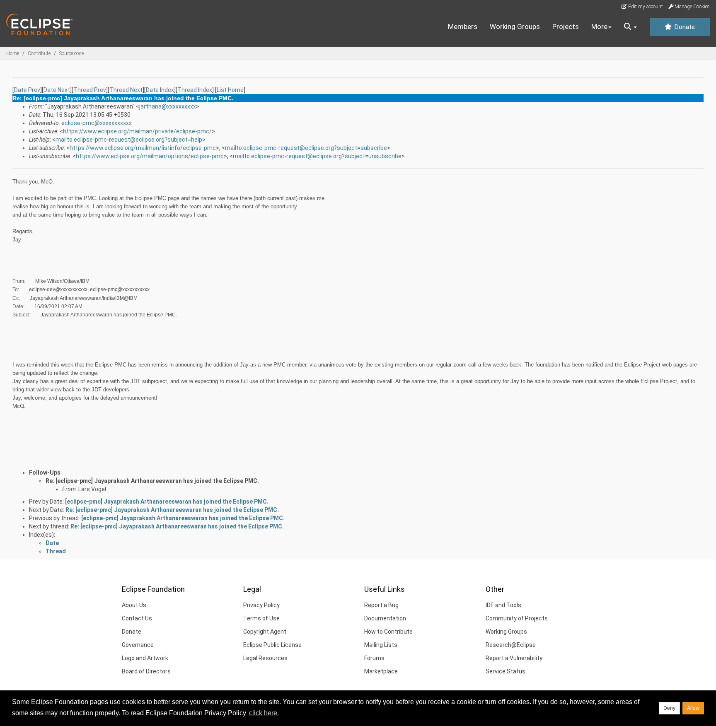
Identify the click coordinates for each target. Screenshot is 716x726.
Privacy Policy (261, 605)
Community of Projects (517, 618)
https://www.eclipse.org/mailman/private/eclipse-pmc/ (137, 131)
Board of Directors (146, 671)
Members (462, 26)
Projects (565, 26)
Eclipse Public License (272, 645)
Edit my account (645, 7)
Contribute (39, 53)
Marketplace (381, 671)
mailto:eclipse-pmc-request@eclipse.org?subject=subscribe (306, 148)
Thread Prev (89, 90)
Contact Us (137, 618)
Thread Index (194, 90)
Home (12, 53)
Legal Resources (265, 658)
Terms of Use (261, 618)
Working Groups (515, 26)
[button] (630, 26)
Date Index (160, 90)
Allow (693, 708)
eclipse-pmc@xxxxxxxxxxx (96, 123)
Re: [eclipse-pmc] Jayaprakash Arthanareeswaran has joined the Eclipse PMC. (152, 481)
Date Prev (27, 90)
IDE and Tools (503, 605)
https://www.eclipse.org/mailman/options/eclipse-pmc (150, 156)
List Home (230, 90)
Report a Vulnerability (514, 658)
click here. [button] (264, 712)
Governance (138, 645)
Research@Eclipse (511, 645)
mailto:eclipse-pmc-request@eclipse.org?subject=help (129, 139)
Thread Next (126, 90)
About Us (134, 605)
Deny (669, 708)
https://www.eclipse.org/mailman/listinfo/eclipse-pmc (143, 148)
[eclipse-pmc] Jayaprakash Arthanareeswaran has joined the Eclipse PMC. (166, 501)
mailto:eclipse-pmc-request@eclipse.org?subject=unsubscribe (317, 156)
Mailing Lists (380, 645)
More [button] (599, 26)
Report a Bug (381, 605)
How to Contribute (388, 631)
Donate (683, 27)
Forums (374, 658)
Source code (71, 53)
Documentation (385, 618)
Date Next (57, 90)
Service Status (505, 671)
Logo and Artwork (145, 658)
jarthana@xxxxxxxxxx (167, 106)
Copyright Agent (264, 631)
